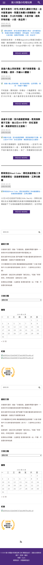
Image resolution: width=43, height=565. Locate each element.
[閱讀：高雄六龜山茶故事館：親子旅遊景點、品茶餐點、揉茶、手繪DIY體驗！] (21, 86)
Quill (23, 558)
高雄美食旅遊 (5, 26)
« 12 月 (4, 341)
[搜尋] (39, 232)
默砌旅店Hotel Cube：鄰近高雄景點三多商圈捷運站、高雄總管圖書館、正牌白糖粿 (20, 176)
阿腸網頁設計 (25, 560)
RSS (21, 542)
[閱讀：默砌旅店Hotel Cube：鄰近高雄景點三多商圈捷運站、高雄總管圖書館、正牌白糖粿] (21, 193)
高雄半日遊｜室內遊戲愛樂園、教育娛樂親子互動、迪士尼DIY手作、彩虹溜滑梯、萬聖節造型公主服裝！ (20, 122)
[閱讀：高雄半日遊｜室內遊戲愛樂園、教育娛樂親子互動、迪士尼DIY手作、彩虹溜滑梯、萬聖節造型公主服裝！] (21, 139)
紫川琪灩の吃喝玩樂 (21, 2)
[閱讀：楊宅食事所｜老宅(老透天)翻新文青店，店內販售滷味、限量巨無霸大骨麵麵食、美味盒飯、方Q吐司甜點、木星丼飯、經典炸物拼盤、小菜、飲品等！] (21, 35)
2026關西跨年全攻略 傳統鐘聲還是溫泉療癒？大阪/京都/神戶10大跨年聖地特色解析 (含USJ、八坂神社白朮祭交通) (21, 267)
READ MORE (21, 53)
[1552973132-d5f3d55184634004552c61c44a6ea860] (8, 378)
